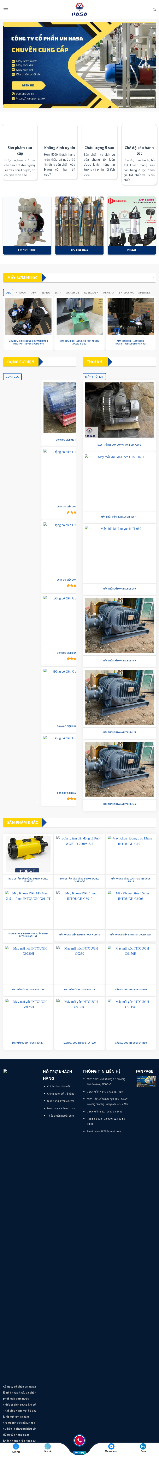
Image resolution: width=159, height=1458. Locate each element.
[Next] (149, 227)
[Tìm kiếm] (154, 9)
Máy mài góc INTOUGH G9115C (131, 1043)
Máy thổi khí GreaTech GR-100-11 (119, 517)
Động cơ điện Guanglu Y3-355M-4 (40, 653)
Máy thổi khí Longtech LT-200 (119, 589)
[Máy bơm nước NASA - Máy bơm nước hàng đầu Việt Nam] (79, 9)
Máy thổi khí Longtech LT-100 (119, 804)
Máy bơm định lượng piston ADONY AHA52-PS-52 (79, 342)
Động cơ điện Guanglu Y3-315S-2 (40, 793)
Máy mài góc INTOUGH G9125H (28, 1043)
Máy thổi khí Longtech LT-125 (119, 732)
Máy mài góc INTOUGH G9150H (131, 990)
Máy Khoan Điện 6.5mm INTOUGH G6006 (131, 935)
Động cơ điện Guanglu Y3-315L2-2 (39, 507)
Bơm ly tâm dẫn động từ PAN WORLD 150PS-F (28, 880)
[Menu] (5, 10)
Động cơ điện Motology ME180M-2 (39, 440)
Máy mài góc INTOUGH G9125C (80, 1043)
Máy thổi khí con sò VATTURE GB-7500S (119, 445)
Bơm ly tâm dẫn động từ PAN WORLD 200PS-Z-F (79, 880)
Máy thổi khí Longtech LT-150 (119, 661)
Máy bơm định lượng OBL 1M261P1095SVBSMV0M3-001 (130, 342)
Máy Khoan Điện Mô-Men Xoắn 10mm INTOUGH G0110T (28, 935)
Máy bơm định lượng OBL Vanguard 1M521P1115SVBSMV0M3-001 (28, 342)
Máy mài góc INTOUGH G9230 (79, 990)
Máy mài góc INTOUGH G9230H (28, 990)
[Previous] (9, 227)
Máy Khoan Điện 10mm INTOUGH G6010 (79, 935)
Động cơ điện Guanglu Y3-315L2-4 (39, 580)
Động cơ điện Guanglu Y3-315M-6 (40, 726)
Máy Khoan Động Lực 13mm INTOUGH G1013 (131, 880)
